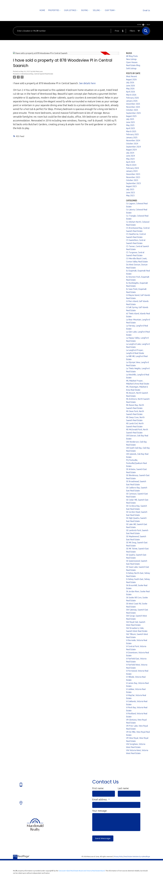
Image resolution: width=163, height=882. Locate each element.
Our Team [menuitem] (109, 10)
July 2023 (130, 189)
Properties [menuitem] (53, 10)
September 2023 (133, 183)
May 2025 (130, 125)
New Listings (131, 59)
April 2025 (130, 128)
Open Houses (131, 62)
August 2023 (131, 186)
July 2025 (130, 119)
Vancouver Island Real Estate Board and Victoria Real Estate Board (82, 870)
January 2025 (131, 137)
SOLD (148, 24)
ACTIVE (139, 24)
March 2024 (131, 165)
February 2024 (132, 168)
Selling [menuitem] (96, 10)
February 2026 (132, 98)
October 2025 (132, 110)
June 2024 (130, 156)
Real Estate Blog (133, 65)
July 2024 (130, 153)
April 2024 (130, 162)
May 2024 (130, 159)
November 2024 (133, 140)
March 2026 (131, 95)
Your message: (99, 810)
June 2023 (130, 192)
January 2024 (131, 171)
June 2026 (130, 85)
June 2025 (130, 122)
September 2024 (133, 147)
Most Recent (131, 76)
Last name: (123, 788)
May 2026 (130, 88)
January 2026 (131, 101)
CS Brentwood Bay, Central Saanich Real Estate (36, 74)
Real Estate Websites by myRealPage (137, 856)
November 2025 (133, 107)
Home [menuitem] (42, 10)
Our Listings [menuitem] (70, 10)
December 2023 (133, 174)
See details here (87, 83)
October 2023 (132, 180)
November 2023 (133, 177)
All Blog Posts (132, 56)
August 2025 (131, 116)
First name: (98, 788)
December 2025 (133, 104)
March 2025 (131, 131)
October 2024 (132, 143)
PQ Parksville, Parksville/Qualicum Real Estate (136, 463)
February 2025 (132, 134)
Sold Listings (131, 68)
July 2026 (130, 82)
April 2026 (130, 92)
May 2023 (130, 195)
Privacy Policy (118, 856)
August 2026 (131, 79)
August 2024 (131, 150)
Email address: (100, 799)
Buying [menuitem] (84, 10)
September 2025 (133, 113)
